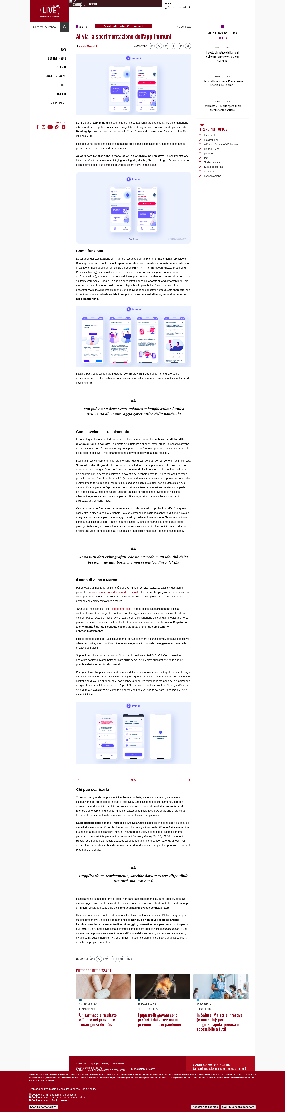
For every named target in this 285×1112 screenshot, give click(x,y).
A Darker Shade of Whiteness (221, 144)
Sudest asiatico (213, 162)
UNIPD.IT (61, 94)
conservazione (212, 176)
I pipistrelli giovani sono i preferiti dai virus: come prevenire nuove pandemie (159, 1019)
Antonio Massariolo (88, 46)
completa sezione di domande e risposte (115, 592)
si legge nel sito (120, 608)
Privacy (105, 1064)
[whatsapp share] (159, 46)
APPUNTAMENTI (58, 103)
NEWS (63, 49)
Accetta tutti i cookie (205, 1107)
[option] (133, 733)
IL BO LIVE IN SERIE (57, 58)
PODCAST (61, 67)
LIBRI (63, 85)
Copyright (94, 1064)
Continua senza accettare (238, 1107)
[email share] (188, 46)
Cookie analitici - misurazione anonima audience (59, 1097)
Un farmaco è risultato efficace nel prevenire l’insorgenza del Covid (98, 1019)
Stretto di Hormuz (214, 166)
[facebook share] (173, 46)
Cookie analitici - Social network (50, 1100)
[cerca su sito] (64, 27)
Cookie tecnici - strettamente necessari (54, 1094)
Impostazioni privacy (143, 1069)
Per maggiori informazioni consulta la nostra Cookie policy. (63, 1089)
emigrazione (211, 140)
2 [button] (136, 782)
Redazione (81, 1064)
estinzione (210, 171)
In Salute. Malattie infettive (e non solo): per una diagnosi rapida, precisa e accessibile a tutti (220, 1022)
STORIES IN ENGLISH (56, 76)
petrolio (208, 153)
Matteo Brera (211, 149)
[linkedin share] (181, 46)
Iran (206, 158)
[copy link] (152, 46)
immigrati (209, 135)
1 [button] (133, 782)
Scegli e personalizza (43, 1107)
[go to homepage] (49, 11)
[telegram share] (166, 46)
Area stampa (118, 1064)
